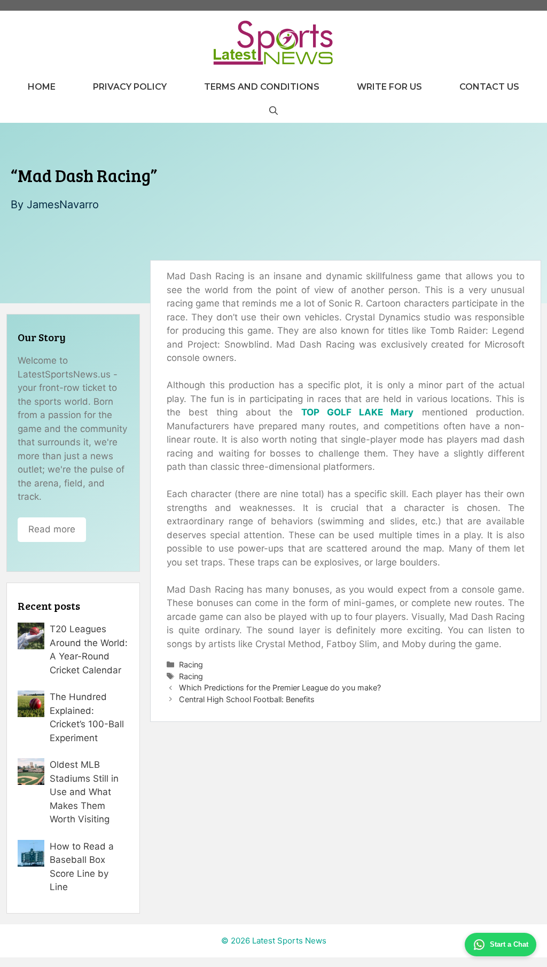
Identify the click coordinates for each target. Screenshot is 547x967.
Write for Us (389, 87)
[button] (273, 111)
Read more (51, 529)
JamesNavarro (63, 204)
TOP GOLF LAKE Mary (357, 412)
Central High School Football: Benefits (247, 699)
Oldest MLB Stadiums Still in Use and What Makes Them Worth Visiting (84, 791)
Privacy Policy (130, 87)
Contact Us (489, 87)
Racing (191, 664)
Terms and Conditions (261, 87)
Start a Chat (509, 944)
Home (42, 87)
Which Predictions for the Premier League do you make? (280, 687)
